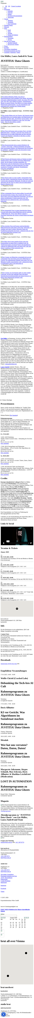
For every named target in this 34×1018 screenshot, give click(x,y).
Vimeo (18, 52)
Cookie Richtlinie (5, 881)
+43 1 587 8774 (19, 842)
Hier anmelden (5, 443)
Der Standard (13, 415)
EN (9, 6)
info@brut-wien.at (6, 857)
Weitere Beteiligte (7, 400)
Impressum (4, 882)
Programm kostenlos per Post (9, 876)
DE (6, 6)
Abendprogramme (6, 811)
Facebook (7, 52)
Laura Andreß (5, 367)
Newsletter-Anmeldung (7, 874)
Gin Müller (4, 338)
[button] (26, 953)
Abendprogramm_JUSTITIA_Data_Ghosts (9, 663)
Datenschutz (4, 879)
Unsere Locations (16, 6)
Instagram (13, 52)
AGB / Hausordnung (6, 877)
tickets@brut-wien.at (6, 842)
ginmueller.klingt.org (11, 364)
